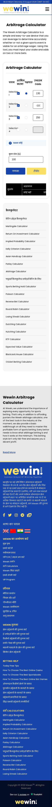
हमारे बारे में (8, 548)
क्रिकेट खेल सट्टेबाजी (11, 652)
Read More (9, 452)
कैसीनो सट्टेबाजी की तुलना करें (16, 638)
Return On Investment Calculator (22, 233)
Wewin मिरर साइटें (11, 570)
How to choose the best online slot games (25, 679)
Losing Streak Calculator (18, 316)
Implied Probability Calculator (20, 241)
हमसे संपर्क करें (9, 575)
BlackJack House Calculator (20, 354)
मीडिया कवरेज (9, 593)
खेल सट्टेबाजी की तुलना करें (15, 629)
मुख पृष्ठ (6, 543)
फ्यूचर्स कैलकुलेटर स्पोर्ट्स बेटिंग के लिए (23, 279)
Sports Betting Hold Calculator (21, 286)
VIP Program (9, 579)
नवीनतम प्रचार (9, 552)
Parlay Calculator (14, 263)
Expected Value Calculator (19, 346)
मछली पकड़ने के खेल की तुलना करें (19, 647)
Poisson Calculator (15, 294)
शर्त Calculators (10, 566)
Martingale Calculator (17, 226)
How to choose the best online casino (23, 670)
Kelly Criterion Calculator (18, 248)
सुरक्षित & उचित (9, 611)
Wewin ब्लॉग (9, 561)
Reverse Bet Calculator (17, 301)
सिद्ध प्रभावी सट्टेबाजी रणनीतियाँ (16, 701)
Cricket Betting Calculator (19, 361)
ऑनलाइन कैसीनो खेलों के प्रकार (17, 683)
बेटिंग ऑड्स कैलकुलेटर (16, 218)
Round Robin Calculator (17, 309)
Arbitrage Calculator (16, 271)
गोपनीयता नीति (9, 602)
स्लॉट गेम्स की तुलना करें (14, 643)
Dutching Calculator (16, 324)
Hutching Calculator (16, 331)
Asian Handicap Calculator (19, 256)
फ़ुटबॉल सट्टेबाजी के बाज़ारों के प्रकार (18, 688)
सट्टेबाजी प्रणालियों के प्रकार (15, 697)
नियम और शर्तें (9, 597)
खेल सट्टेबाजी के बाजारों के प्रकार (17, 692)
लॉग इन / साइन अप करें (13, 557)
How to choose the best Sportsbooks (22, 674)
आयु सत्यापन (8, 615)
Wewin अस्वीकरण (11, 606)
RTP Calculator (13, 339)
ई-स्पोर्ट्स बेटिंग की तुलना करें (16, 634)
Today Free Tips (11, 665)
